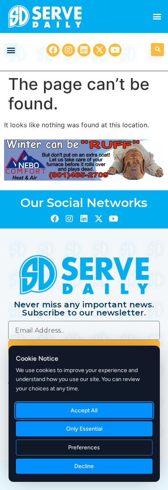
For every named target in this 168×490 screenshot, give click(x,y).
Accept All (84, 410)
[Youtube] (115, 50)
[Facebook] (53, 50)
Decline (84, 466)
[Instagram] (68, 50)
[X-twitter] (99, 50)
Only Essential (84, 428)
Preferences (84, 447)
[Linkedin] (84, 50)
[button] (157, 16)
